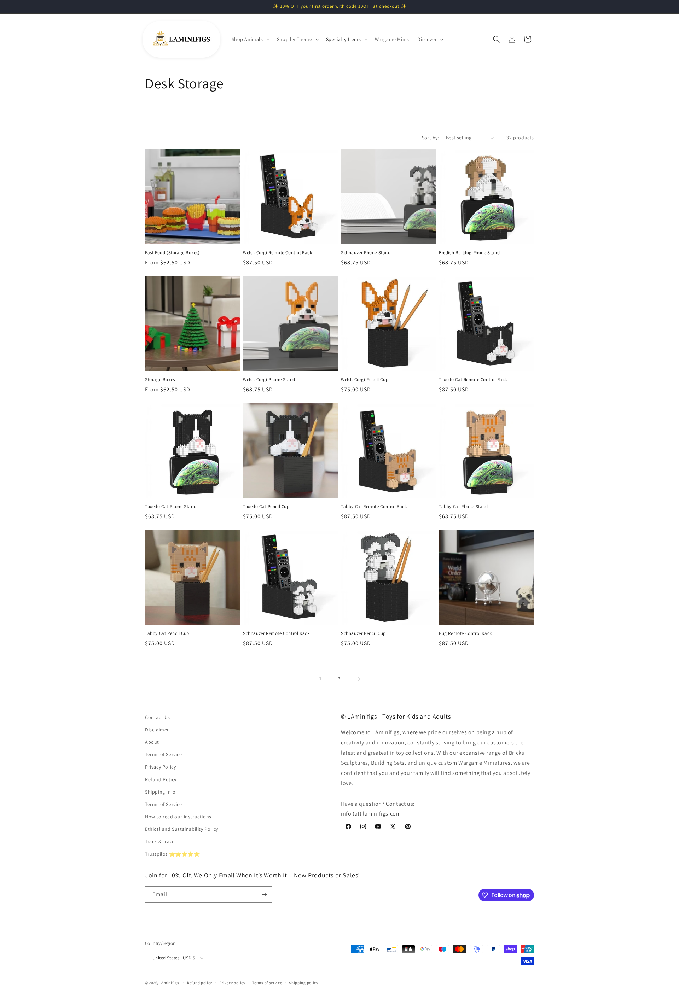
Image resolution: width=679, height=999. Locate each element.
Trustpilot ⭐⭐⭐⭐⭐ (172, 854)
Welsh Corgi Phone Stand (269, 379)
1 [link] (320, 678)
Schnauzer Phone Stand (366, 253)
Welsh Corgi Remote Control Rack (277, 253)
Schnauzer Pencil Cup (363, 633)
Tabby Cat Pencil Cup (167, 633)
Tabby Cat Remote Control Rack (374, 506)
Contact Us (157, 717)
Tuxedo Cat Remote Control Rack (473, 379)
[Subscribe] (264, 894)
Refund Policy (160, 779)
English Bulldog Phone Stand (469, 253)
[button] (250, 39)
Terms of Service (163, 754)
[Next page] (358, 679)
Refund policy (199, 982)
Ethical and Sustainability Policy (181, 829)
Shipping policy (303, 982)
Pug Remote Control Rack (465, 633)
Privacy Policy (160, 767)
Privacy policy (232, 982)
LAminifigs (169, 982)
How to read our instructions (178, 816)
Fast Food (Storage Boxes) (172, 253)
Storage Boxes (160, 379)
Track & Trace (160, 841)
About (152, 742)
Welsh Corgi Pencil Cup (364, 379)
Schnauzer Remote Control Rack (276, 633)
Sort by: (430, 137)
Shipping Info (160, 792)
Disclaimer (157, 729)
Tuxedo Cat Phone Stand (170, 506)
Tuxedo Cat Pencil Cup (266, 506)
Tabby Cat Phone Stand (463, 506)
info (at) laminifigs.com (371, 813)
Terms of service (267, 982)
